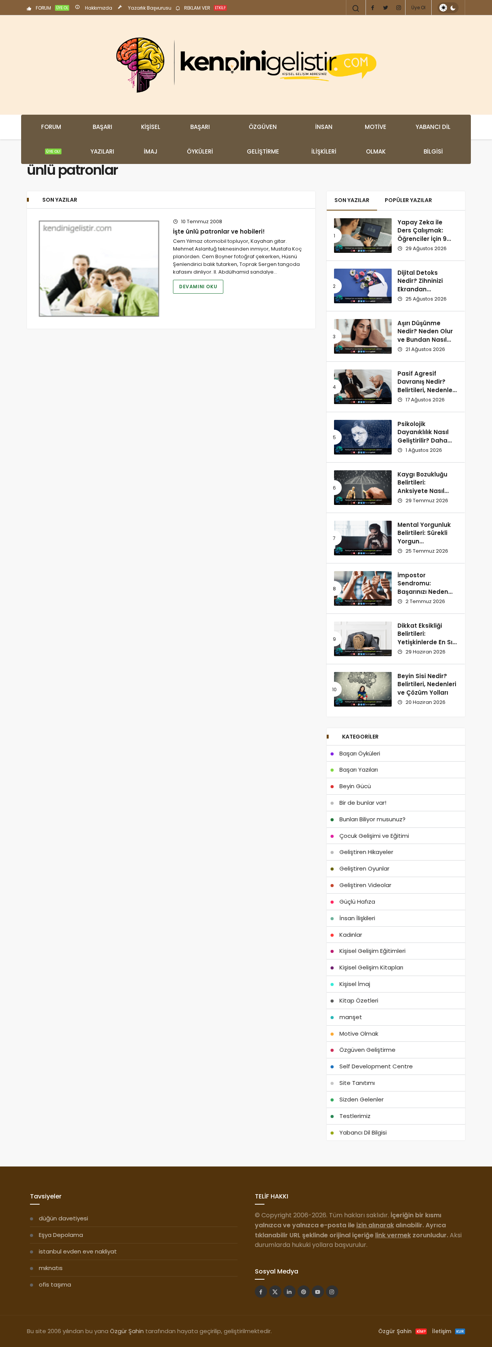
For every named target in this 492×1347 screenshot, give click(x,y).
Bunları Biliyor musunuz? (372, 819)
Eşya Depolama (61, 1235)
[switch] (448, 7)
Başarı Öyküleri (200, 139)
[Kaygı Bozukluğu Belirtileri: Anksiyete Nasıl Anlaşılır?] (363, 487)
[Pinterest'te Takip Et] (304, 1291)
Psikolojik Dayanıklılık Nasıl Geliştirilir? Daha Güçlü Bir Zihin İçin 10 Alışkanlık (424, 440)
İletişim (448, 1331)
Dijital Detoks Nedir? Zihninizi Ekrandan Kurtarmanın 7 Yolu (426, 285)
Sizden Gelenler (361, 1099)
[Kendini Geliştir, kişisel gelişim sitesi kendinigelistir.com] (246, 65)
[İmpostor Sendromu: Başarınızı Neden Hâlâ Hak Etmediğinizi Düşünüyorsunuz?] (363, 588)
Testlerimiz (355, 1116)
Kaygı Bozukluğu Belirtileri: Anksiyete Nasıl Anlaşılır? (422, 486)
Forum (51, 138)
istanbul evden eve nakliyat (78, 1251)
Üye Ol (418, 7)
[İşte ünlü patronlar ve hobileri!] (99, 268)
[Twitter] (385, 7)
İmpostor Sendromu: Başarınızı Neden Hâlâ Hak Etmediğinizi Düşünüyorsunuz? (424, 596)
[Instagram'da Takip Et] (332, 1291)
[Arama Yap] (356, 8)
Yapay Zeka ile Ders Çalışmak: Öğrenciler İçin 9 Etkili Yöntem (422, 234)
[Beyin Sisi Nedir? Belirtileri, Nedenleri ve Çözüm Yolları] (363, 689)
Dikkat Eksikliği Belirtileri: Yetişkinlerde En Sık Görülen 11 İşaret (426, 638)
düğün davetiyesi (63, 1218)
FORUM (51, 8)
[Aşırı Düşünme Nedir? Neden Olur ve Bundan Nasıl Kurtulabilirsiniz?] (363, 336)
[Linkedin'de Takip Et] (289, 1291)
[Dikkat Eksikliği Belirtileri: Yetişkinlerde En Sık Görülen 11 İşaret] (363, 639)
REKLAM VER (204, 8)
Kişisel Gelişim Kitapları (371, 967)
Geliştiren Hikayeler (366, 852)
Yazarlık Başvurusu (149, 8)
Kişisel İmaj (150, 139)
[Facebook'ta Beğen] (261, 1291)
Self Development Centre (376, 1066)
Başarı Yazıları (102, 139)
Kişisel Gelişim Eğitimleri (372, 951)
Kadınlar (350, 935)
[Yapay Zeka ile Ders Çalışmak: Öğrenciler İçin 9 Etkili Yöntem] (363, 235)
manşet (350, 1017)
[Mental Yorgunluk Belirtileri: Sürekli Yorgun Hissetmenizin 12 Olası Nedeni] (363, 538)
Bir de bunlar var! (362, 803)
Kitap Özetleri (358, 1000)
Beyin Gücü (355, 786)
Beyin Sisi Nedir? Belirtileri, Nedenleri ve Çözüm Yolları (426, 684)
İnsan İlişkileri (323, 139)
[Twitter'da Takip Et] (275, 1291)
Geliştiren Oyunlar (364, 868)
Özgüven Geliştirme (263, 139)
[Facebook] (372, 7)
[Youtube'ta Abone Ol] (318, 1291)
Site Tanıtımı (357, 1083)
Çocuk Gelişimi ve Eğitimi (374, 836)
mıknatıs (51, 1268)
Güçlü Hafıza (357, 901)
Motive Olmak (375, 139)
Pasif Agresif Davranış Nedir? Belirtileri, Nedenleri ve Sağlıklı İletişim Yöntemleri (426, 390)
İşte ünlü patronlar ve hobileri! (219, 231)
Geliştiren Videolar (365, 885)
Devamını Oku (198, 286)
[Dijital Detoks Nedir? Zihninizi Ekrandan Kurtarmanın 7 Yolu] (363, 286)
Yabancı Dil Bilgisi (433, 139)
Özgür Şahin (127, 1331)
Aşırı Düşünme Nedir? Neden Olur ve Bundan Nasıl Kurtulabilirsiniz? (425, 335)
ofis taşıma (55, 1284)
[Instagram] (398, 7)
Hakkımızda (98, 8)
